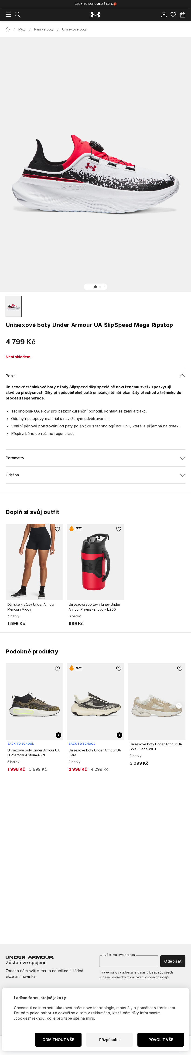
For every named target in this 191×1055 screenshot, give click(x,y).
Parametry (15, 458)
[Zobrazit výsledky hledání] (17, 14)
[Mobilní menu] (8, 14)
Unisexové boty (74, 29)
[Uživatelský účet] (164, 14)
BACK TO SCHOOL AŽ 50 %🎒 (96, 4)
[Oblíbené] (173, 14)
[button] (95, 286)
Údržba (12, 475)
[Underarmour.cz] (95, 15)
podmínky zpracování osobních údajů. (140, 977)
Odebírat (172, 961)
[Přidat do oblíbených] (57, 529)
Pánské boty (44, 29)
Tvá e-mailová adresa (119, 955)
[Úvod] (8, 29)
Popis (10, 375)
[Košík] (182, 14)
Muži (22, 29)
